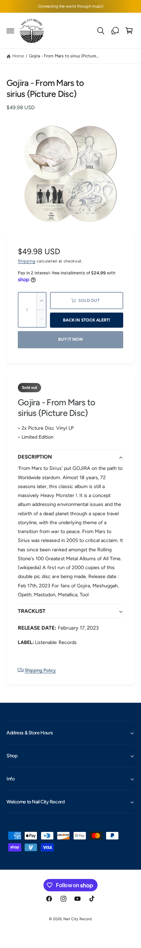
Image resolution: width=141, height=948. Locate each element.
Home (18, 55)
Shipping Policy (40, 670)
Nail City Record (77, 919)
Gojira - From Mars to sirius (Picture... (64, 55)
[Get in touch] (115, 31)
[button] (10, 31)
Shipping (26, 261)
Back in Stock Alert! (86, 320)
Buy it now (70, 339)
